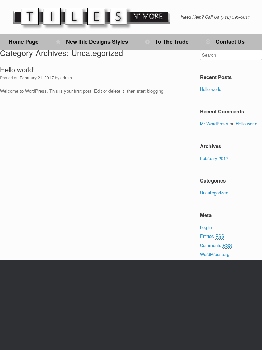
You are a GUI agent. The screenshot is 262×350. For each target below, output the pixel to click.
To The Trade (172, 41)
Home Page (24, 41)
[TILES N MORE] (92, 17)
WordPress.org (214, 254)
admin (66, 77)
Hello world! (17, 70)
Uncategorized (214, 192)
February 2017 (214, 158)
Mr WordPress (214, 123)
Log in (206, 227)
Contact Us (230, 41)
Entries (212, 236)
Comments (216, 245)
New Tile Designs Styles (97, 41)
